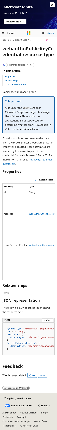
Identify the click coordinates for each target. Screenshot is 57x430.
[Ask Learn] (46, 39)
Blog (43, 412)
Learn (6, 39)
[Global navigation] (3, 33)
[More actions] (52, 39)
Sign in (51, 33)
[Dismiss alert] (52, 4)
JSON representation (15, 84)
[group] (28, 231)
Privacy (20, 417)
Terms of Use (40, 421)
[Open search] (43, 33)
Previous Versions (29, 412)
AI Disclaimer (9, 412)
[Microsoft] (29, 33)
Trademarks (8, 425)
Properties (10, 76)
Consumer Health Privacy (15, 421)
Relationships (12, 80)
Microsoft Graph (20, 39)
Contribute (7, 417)
